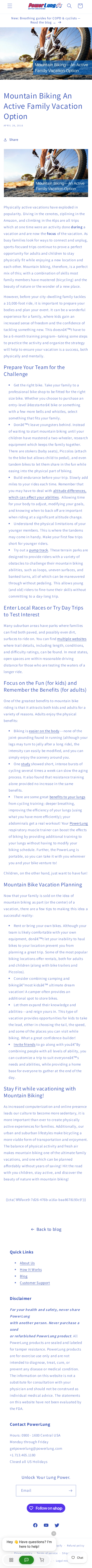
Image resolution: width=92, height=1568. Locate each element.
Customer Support (35, 1282)
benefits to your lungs (67, 797)
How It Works (31, 1269)
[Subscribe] (70, 1490)
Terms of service (47, 1553)
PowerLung (79, 823)
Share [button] (13, 139)
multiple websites (71, 638)
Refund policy (75, 1545)
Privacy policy (23, 1553)
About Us (27, 1263)
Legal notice (64, 1560)
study (25, 764)
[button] (9, 5)
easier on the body (44, 731)
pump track (38, 550)
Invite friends (24, 1044)
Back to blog (49, 1229)
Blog (23, 1276)
